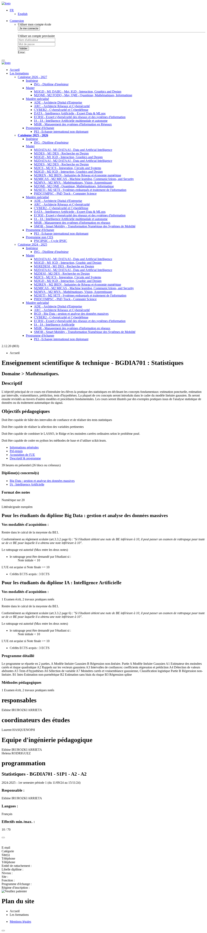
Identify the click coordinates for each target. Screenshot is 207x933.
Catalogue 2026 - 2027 (32, 77)
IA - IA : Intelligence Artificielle (54, 324)
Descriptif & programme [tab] (25, 458)
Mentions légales (20, 921)
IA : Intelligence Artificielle (27, 484)
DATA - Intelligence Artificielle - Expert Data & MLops (70, 113)
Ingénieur (32, 80)
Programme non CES (39, 237)
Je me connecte (28, 28)
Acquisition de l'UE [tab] (22, 454)
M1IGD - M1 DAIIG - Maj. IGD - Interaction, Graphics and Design (77, 91)
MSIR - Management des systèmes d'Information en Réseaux (73, 124)
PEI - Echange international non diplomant (61, 131)
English (22, 14)
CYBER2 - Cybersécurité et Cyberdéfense (61, 109)
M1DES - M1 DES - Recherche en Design (61, 153)
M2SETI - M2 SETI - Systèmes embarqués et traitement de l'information (80, 190)
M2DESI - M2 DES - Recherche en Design (62, 273)
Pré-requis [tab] (16, 451)
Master (30, 88)
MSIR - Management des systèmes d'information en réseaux (72, 222)
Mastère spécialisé (37, 99)
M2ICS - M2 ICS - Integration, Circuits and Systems (67, 168)
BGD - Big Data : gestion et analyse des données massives (71, 313)
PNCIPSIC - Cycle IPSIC (50, 241)
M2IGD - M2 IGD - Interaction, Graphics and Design (68, 171)
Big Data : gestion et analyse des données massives (42, 480)
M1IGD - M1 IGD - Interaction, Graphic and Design (67, 262)
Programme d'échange (40, 128)
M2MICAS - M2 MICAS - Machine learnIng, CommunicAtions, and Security (84, 179)
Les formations (19, 73)
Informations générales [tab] (24, 447)
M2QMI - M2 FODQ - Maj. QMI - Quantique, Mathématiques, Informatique (83, 95)
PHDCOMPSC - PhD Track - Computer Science (65, 193)
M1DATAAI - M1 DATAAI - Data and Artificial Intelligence (73, 150)
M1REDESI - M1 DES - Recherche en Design (64, 266)
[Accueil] (6, 3)
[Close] (3, 837)
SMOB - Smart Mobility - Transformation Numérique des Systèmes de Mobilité (84, 226)
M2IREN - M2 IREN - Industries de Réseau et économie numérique (77, 175)
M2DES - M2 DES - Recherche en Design (61, 164)
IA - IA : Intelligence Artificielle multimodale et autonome (71, 120)
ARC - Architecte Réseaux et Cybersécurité (62, 106)
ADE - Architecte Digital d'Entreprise (58, 102)
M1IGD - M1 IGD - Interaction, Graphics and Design (68, 157)
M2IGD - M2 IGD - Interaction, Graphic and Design (67, 281)
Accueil (15, 69)
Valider (23, 48)
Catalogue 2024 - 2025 (32, 244)
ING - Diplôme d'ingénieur (51, 84)
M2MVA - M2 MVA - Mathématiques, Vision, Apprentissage (73, 182)
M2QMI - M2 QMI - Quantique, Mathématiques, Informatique (74, 186)
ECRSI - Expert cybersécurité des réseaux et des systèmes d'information (80, 117)
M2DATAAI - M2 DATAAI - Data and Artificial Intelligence (73, 160)
